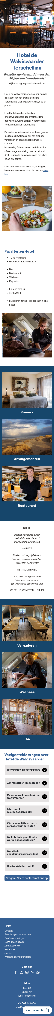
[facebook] (16, 972)
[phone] (32, 972)
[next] (48, 208)
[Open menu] (48, 8)
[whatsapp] (38, 972)
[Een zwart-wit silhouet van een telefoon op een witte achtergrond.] (6, 10)
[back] (6, 208)
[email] (27, 972)
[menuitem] (26, 931)
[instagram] (21, 972)
